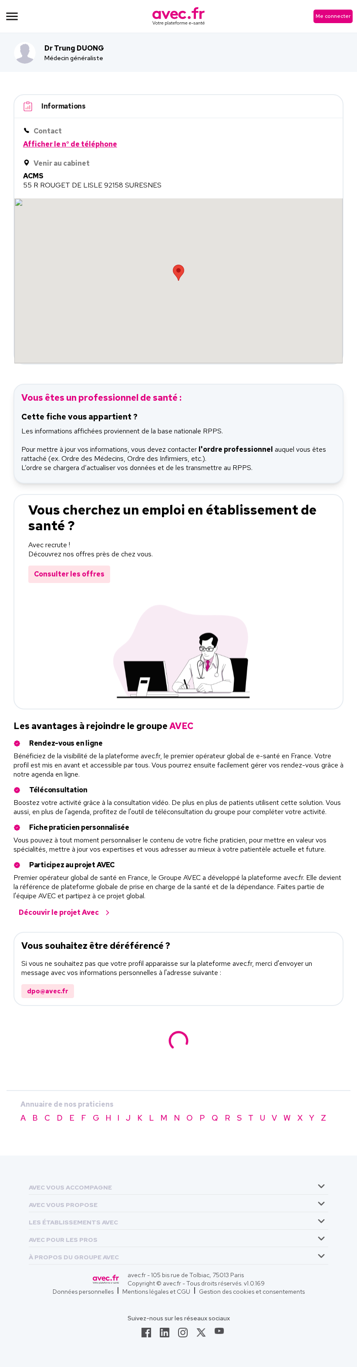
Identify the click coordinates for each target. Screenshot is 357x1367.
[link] (146, 1335)
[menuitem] (178, 1186)
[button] (70, 1185)
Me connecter (333, 16)
